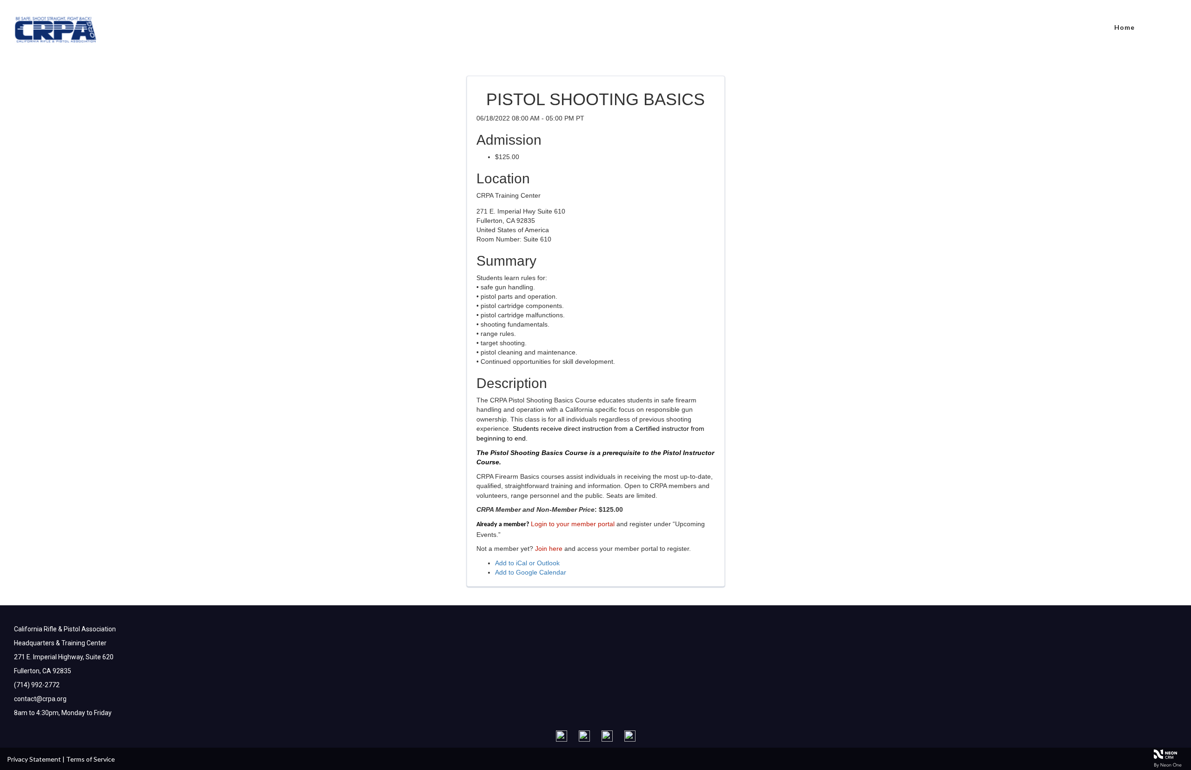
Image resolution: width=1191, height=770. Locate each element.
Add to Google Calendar (530, 572)
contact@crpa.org (40, 699)
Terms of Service (90, 759)
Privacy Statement (34, 759)
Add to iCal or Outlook (527, 563)
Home (1124, 27)
